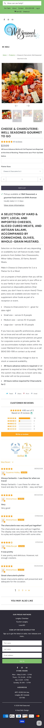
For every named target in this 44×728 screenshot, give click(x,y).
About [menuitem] (14, 8)
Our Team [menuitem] (7, 8)
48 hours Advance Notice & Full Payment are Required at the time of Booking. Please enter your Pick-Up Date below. (22, 152)
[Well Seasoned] (22, 32)
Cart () (18, 11)
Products (12, 55)
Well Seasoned (25, 705)
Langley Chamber (22, 618)
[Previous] (16, 105)
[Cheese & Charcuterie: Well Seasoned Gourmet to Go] (22, 83)
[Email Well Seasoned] (12, 19)
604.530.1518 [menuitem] (29, 8)
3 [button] (22, 590)
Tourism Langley (22, 622)
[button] (7, 142)
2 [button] (19, 590)
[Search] (5, 3)
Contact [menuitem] (21, 8)
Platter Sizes (6, 167)
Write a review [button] (22, 434)
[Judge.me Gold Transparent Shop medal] (26, 447)
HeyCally (20, 710)
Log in (38, 8)
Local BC (22, 625)
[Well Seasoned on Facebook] (4, 19)
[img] (7, 469)
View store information (14, 205)
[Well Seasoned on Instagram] (8, 19)
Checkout (26, 11)
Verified (20, 455)
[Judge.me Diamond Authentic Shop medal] (15, 447)
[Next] (27, 105)
